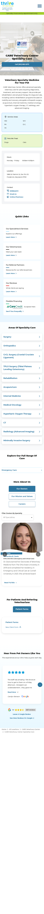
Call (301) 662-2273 (22, 64)
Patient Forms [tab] (22, 609)
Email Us (13, 194)
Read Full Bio (9, 583)
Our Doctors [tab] (22, 489)
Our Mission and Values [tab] (22, 496)
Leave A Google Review (22, 714)
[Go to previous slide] (4, 554)
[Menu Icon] (39, 6)
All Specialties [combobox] (9, 517)
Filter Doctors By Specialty (12, 513)
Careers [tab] (22, 504)
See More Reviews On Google (21, 718)
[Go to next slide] (38, 554)
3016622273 (14, 191)
